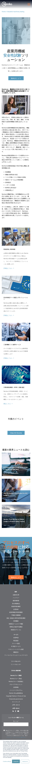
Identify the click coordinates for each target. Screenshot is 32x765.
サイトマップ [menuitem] (16, 702)
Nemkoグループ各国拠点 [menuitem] (16, 681)
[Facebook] (15, 711)
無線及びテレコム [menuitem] (16, 630)
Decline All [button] (25, 761)
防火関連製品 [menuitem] (16, 603)
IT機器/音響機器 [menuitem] (16, 615)
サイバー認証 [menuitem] (16, 643)
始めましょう (16, 78)
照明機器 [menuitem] (16, 621)
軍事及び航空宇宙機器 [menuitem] (16, 627)
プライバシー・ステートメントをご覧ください (16, 737)
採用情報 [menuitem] (16, 687)
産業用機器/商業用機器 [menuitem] (16, 612)
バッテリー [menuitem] (16, 598)
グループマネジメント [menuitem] (16, 684)
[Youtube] (18, 711)
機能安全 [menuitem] (16, 652)
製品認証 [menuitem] (16, 640)
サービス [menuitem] (16, 634)
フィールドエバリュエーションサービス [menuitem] (16, 655)
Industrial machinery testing (15, 12)
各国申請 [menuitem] (16, 637)
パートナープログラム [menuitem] (16, 690)
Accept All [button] (16, 761)
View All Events (16, 433)
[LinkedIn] (13, 711)
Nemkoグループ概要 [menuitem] (16, 675)
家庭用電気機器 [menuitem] (15, 606)
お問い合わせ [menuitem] (16, 705)
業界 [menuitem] (16, 592)
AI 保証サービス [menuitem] (16, 646)
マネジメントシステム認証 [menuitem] (16, 649)
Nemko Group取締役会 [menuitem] (16, 693)
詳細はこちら (8, 268)
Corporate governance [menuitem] (16, 699)
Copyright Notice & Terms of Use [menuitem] (16, 696)
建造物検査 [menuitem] (16, 600)
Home (4, 12)
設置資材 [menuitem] (16, 609)
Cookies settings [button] (7, 761)
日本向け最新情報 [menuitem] (16, 670)
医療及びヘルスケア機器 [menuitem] (16, 624)
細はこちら (7, 404)
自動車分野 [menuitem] (16, 595)
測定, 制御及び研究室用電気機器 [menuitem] (16, 618)
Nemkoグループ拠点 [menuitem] (16, 678)
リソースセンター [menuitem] (16, 661)
